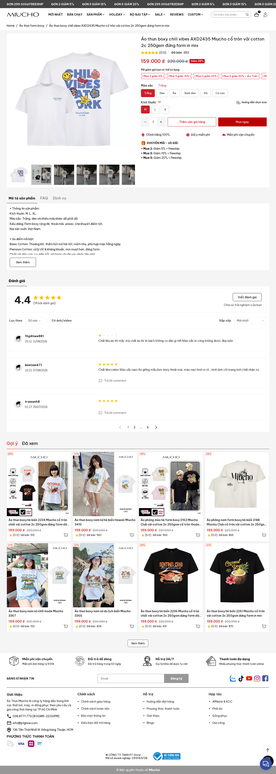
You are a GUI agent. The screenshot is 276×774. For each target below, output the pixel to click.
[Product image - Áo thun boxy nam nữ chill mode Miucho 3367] (39, 575)
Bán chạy (74, 14)
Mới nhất (55, 14)
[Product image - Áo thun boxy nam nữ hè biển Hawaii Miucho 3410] (105, 484)
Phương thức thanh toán (163, 708)
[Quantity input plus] (161, 122)
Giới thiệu (153, 716)
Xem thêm (138, 643)
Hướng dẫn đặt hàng (160, 701)
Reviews (176, 14)
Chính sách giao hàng (95, 701)
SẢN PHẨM (94, 14)
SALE (159, 14)
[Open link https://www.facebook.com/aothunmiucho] (265, 678)
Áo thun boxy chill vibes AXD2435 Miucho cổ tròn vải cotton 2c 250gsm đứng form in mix (109, 26)
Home (12, 26)
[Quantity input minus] (145, 122)
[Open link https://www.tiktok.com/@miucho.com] (241, 679)
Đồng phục (219, 716)
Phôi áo (217, 708)
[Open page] (23, 14)
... (141, 427)
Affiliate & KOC (222, 701)
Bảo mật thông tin (93, 716)
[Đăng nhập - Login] (265, 14)
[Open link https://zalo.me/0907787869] (233, 679)
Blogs (150, 723)
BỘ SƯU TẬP (138, 14)
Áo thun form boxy (33, 26)
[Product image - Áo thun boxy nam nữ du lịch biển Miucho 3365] (105, 575)
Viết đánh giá (247, 297)
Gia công (218, 723)
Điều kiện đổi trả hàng (95, 723)
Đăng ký (176, 678)
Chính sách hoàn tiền (95, 708)
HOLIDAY (115, 14)
